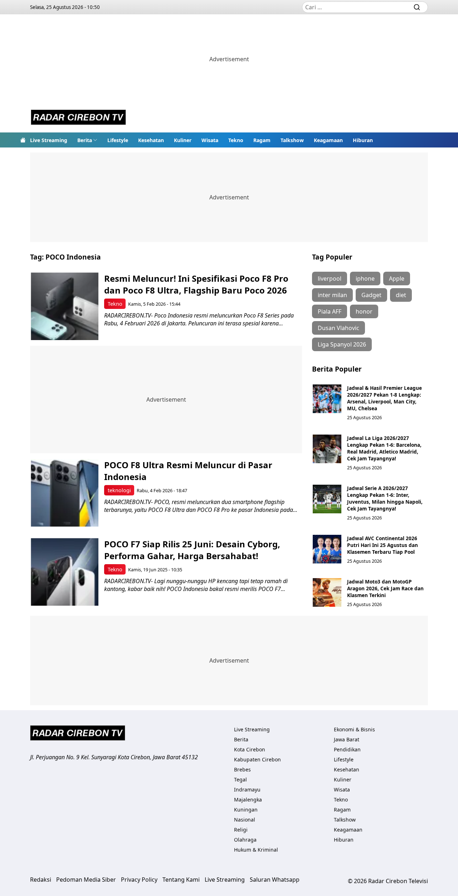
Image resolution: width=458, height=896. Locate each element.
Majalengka (248, 799)
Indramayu (247, 789)
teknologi (119, 490)
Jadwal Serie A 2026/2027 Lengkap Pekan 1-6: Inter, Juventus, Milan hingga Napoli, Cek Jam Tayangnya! (385, 498)
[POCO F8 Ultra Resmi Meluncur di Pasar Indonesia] (64, 493)
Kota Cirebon (249, 749)
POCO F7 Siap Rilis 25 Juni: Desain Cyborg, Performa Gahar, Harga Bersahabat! (192, 550)
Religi (241, 829)
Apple (396, 278)
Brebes (242, 769)
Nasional (244, 819)
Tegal (240, 779)
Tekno (235, 140)
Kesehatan (151, 140)
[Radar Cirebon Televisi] (78, 118)
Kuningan (246, 809)
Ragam (262, 140)
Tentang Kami (181, 879)
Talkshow (292, 140)
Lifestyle (117, 140)
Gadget (371, 295)
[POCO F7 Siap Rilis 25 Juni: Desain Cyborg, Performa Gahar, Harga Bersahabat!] (64, 572)
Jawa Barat (346, 739)
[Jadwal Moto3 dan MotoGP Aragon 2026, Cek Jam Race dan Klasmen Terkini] (327, 592)
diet (401, 295)
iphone (365, 278)
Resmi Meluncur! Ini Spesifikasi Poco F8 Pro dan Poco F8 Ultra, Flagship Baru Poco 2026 (196, 284)
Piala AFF (329, 311)
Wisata (209, 140)
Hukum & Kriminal (256, 849)
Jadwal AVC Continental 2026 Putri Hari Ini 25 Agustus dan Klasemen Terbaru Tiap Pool (382, 545)
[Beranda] (23, 139)
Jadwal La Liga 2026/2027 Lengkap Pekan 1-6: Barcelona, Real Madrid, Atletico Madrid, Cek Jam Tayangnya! (384, 448)
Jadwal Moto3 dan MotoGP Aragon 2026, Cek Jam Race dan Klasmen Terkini (385, 588)
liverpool (329, 278)
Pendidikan (347, 749)
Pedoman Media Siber (86, 879)
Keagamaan (328, 140)
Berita (84, 140)
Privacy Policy (139, 879)
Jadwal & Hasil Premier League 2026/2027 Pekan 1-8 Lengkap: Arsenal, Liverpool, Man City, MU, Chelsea (384, 398)
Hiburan (363, 140)
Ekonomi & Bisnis (354, 729)
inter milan (332, 295)
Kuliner (182, 140)
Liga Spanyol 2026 (342, 344)
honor (364, 311)
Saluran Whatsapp (274, 879)
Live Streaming (48, 140)
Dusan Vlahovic (338, 328)
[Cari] (417, 7)
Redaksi (40, 879)
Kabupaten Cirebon (257, 759)
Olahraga (245, 839)
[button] (87, 139)
